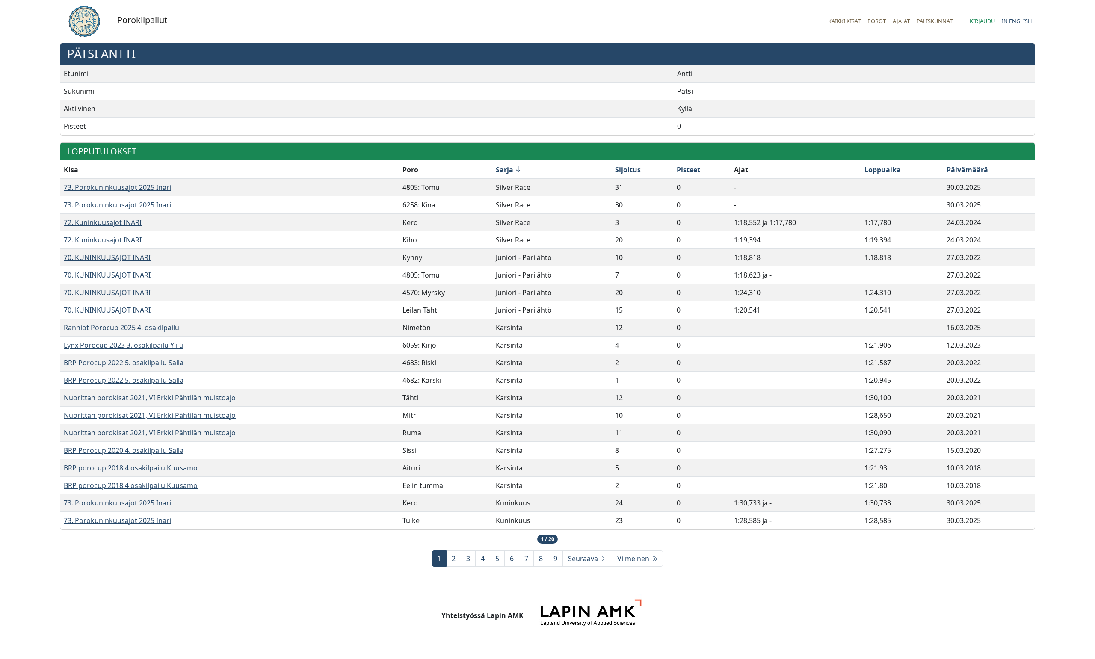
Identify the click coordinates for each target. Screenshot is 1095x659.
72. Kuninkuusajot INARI (103, 222)
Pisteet (688, 169)
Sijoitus (628, 169)
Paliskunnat (935, 21)
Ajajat (901, 21)
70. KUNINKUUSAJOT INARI (107, 257)
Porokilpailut (142, 20)
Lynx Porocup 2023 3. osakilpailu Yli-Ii (123, 345)
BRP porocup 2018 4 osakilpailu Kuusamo (131, 468)
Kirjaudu (982, 21)
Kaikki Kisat (844, 21)
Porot (876, 21)
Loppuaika (882, 169)
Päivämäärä (967, 169)
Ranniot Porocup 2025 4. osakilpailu (121, 327)
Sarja (504, 169)
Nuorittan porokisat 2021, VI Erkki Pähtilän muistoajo (150, 397)
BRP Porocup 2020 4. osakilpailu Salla (123, 450)
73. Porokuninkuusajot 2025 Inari (117, 187)
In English (1017, 21)
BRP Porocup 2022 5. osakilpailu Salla (123, 362)
